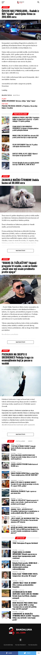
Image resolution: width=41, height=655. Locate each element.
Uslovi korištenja (8, 645)
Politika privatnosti (20, 645)
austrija (17, 95)
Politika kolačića (32, 645)
